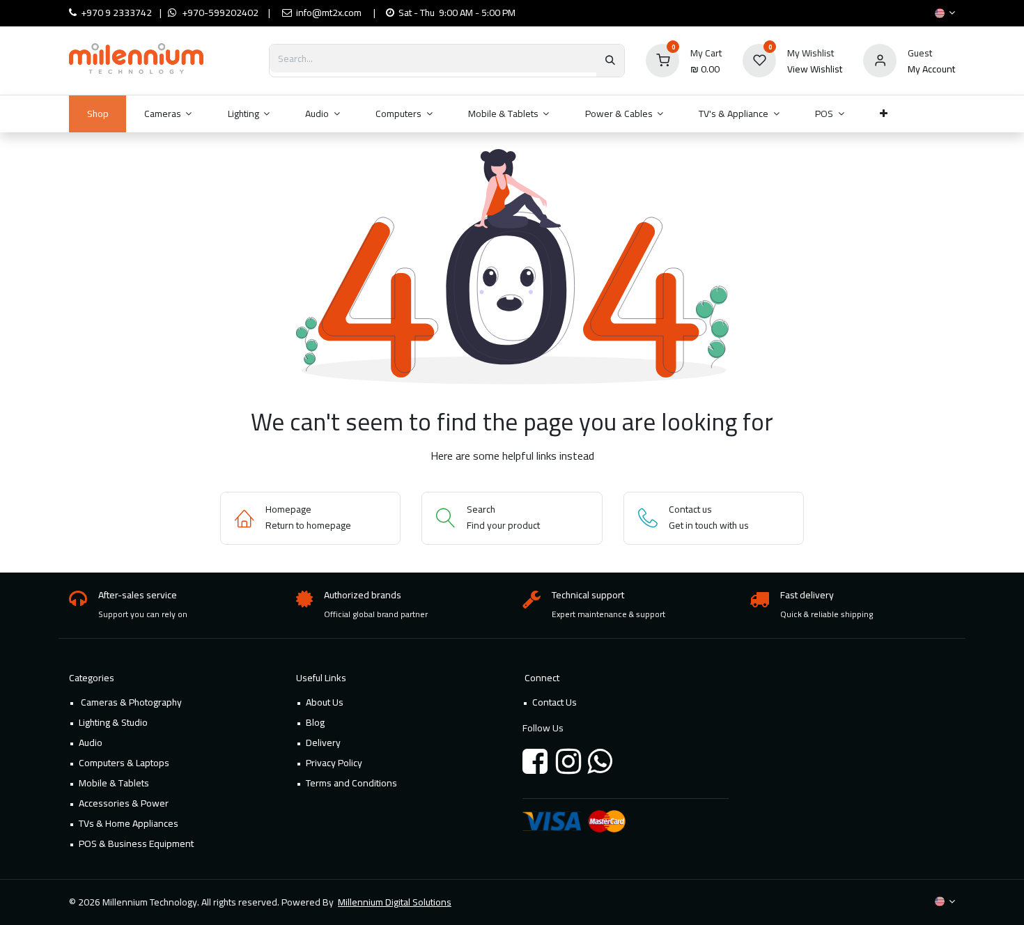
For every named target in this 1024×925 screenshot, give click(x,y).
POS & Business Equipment (136, 843)
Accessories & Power (124, 803)
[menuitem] (97, 113)
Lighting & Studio (113, 722)
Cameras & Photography (130, 702)
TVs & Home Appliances (128, 823)
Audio (90, 742)
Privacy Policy (334, 763)
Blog (315, 722)
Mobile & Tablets (114, 783)
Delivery (323, 742)
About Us (324, 702)
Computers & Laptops (124, 763)
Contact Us (554, 702)
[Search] (610, 61)
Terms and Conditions (351, 783)
